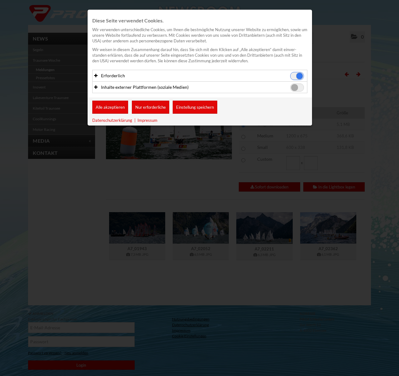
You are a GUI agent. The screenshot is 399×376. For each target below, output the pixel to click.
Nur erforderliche (150, 107)
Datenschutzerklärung (112, 120)
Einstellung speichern (195, 107)
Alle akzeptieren (110, 107)
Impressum (147, 120)
